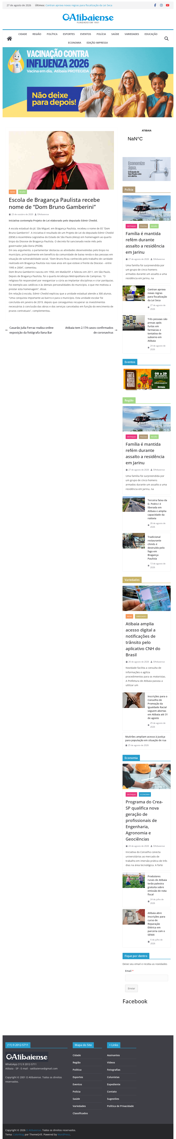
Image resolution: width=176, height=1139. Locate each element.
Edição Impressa (97, 42)
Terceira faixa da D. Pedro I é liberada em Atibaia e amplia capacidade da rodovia (157, 509)
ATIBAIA (146, 137)
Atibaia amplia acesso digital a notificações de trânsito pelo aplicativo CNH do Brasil (143, 639)
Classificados (80, 1113)
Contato (112, 1091)
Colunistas (113, 1077)
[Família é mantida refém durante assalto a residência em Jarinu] (146, 208)
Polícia (101, 34)
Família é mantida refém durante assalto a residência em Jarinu (145, 243)
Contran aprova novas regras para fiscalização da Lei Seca (157, 295)
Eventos (85, 34)
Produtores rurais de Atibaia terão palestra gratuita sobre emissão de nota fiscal (157, 885)
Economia (74, 42)
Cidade (22, 34)
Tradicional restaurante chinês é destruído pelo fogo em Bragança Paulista (156, 547)
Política (52, 34)
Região (36, 34)
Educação (151, 34)
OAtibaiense (43, 214)
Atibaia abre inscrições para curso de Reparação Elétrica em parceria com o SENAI (156, 923)
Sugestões (113, 1098)
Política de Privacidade (120, 1106)
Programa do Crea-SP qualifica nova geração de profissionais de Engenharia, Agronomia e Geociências (144, 820)
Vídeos (111, 1062)
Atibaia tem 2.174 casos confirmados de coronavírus (89, 330)
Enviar (131, 988)
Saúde (115, 34)
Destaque (131, 226)
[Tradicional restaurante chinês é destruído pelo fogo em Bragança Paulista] (134, 552)
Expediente (113, 1084)
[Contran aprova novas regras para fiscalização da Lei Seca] (134, 299)
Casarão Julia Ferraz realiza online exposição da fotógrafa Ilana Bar (31, 330)
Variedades (132, 34)
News (12, 192)
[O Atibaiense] (9, 38)
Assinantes (113, 1055)
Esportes (69, 34)
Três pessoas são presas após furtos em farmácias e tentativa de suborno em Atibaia (157, 329)
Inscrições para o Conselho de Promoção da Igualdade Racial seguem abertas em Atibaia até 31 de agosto (158, 707)
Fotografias (113, 1069)
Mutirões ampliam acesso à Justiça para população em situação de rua (145, 738)
